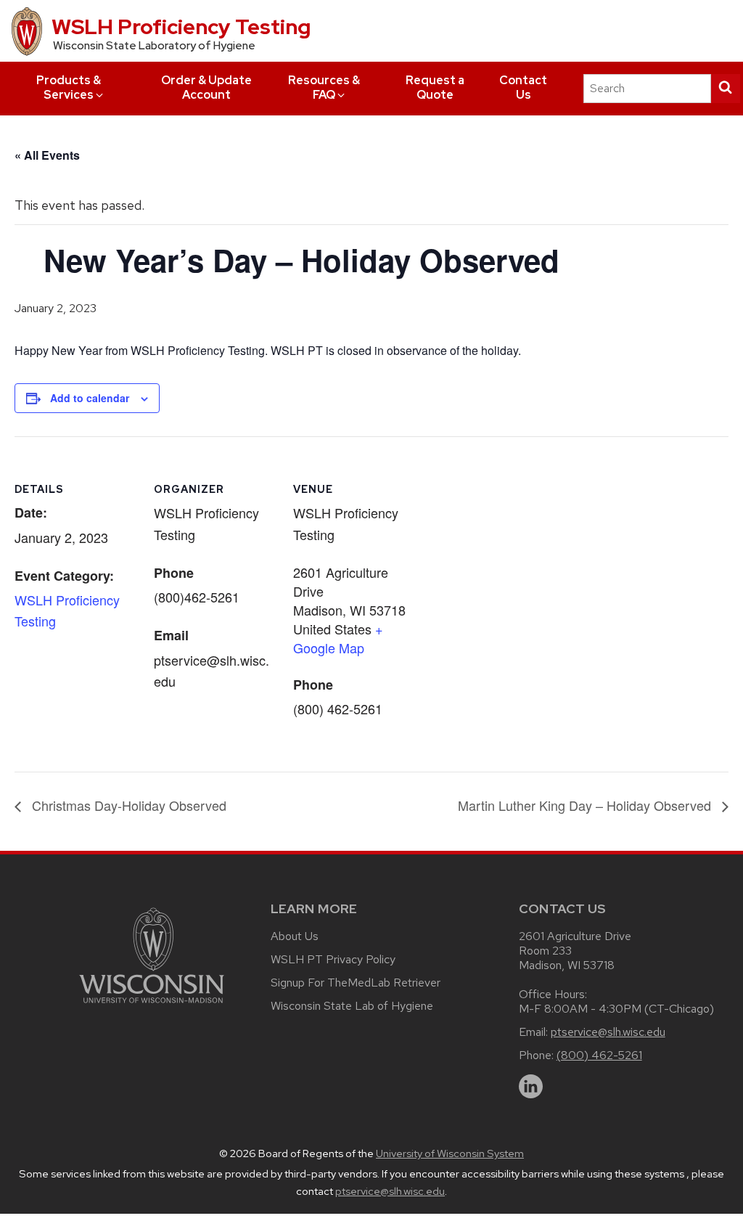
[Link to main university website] (151, 1005)
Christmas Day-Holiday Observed (127, 805)
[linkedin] (531, 1086)
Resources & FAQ (324, 87)
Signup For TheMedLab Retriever (355, 982)
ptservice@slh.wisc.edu (608, 1032)
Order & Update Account (206, 87)
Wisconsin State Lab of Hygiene (352, 1005)
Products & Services (68, 87)
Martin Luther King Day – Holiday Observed (586, 805)
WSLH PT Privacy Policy (333, 959)
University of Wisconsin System (450, 1153)
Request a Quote (435, 87)
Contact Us (523, 87)
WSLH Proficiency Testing (181, 27)
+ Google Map (338, 638)
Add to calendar (89, 398)
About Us (295, 936)
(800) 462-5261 (599, 1055)
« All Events (47, 155)
